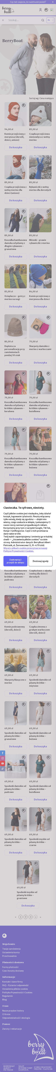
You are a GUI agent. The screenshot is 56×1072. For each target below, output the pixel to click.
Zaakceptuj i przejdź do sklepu (15, 561)
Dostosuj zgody (40, 561)
